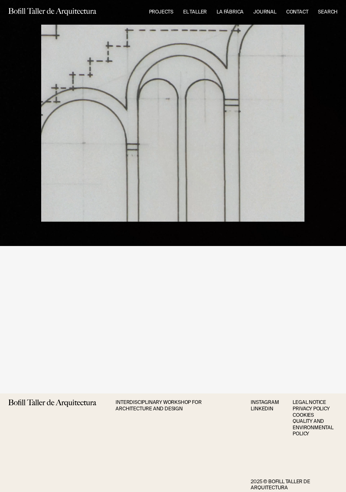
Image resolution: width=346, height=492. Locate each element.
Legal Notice (309, 402)
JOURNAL (264, 12)
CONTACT (297, 12)
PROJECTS (161, 12)
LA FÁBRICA (230, 12)
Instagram (265, 402)
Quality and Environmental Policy (313, 427)
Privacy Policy (311, 409)
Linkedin (262, 409)
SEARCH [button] (328, 12)
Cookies (303, 415)
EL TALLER (195, 12)
